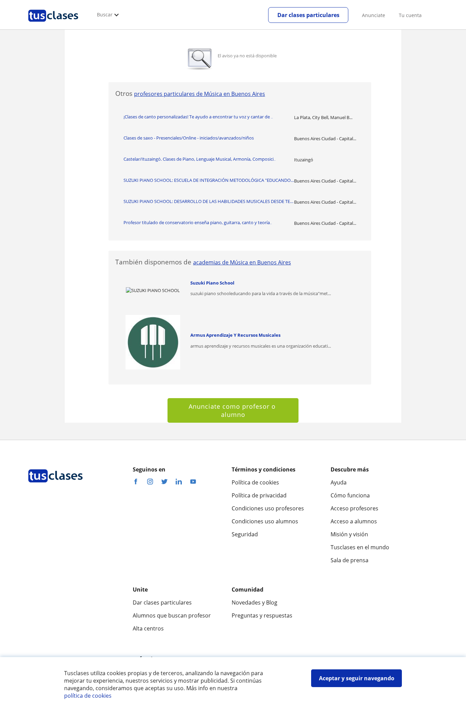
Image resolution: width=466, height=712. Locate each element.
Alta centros (148, 628)
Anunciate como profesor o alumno (233, 410)
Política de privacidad (259, 495)
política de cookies (88, 695)
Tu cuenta (410, 15)
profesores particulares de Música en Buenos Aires (199, 94)
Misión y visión (349, 534)
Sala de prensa (349, 560)
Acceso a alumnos (354, 521)
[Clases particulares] (53, 24)
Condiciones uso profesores (268, 508)
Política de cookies (255, 482)
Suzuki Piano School (212, 283)
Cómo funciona (350, 495)
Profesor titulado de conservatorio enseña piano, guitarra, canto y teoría (197, 222)
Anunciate (373, 15)
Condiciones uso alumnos (265, 521)
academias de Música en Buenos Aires (242, 262)
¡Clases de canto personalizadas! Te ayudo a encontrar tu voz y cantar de (198, 117)
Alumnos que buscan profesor (172, 615)
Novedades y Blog (254, 602)
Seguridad (245, 534)
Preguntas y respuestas (262, 615)
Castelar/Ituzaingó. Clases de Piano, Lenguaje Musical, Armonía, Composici (199, 159)
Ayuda (339, 482)
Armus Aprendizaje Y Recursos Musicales (235, 335)
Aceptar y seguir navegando (356, 678)
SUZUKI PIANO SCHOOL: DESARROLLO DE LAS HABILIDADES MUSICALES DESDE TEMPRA (208, 201)
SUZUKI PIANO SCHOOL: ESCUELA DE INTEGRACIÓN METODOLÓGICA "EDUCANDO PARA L (208, 180)
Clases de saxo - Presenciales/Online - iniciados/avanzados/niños (188, 138)
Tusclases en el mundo (360, 547)
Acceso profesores (354, 508)
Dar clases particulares (308, 15)
